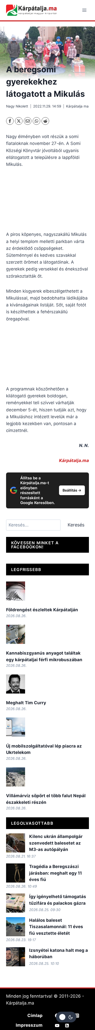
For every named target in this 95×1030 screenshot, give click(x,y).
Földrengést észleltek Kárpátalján (42, 609)
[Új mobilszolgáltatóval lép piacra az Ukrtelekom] (15, 727)
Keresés (76, 524)
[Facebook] (10, 121)
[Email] (27, 121)
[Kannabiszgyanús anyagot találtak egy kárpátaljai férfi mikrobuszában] (15, 634)
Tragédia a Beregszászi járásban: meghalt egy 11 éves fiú (55, 873)
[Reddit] (45, 121)
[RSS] (67, 1025)
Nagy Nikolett (17, 106)
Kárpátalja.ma (74, 460)
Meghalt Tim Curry (26, 702)
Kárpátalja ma (77, 106)
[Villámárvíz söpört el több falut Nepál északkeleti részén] (15, 777)
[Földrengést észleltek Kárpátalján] (15, 591)
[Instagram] (77, 1015)
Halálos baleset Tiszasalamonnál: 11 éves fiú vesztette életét (56, 927)
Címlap (35, 1015)
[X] (19, 121)
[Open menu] (84, 10)
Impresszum (29, 1025)
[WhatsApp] (36, 121)
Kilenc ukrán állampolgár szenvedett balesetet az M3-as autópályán (56, 843)
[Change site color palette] (66, 1017)
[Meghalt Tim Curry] (15, 684)
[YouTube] (57, 1025)
